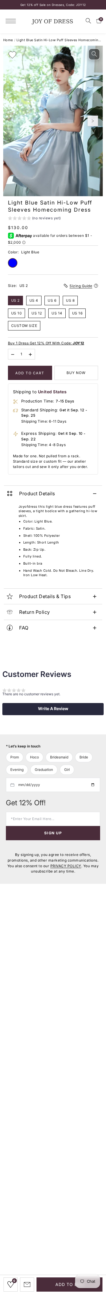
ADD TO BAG (69, 1284)
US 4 (33, 300)
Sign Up (53, 833)
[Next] (92, 121)
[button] (34, 219)
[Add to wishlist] (12, 55)
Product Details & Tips (45, 596)
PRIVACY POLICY (65, 866)
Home (8, 40)
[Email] (27, 1284)
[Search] (88, 21)
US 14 (57, 313)
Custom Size (24, 325)
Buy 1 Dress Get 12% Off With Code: (46, 343)
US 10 (16, 313)
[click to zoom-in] (94, 54)
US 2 (15, 300)
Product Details (37, 493)
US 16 (77, 313)
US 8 (70, 300)
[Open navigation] (12, 20)
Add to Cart (29, 373)
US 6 (52, 300)
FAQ (24, 628)
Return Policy (34, 612)
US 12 (37, 313)
